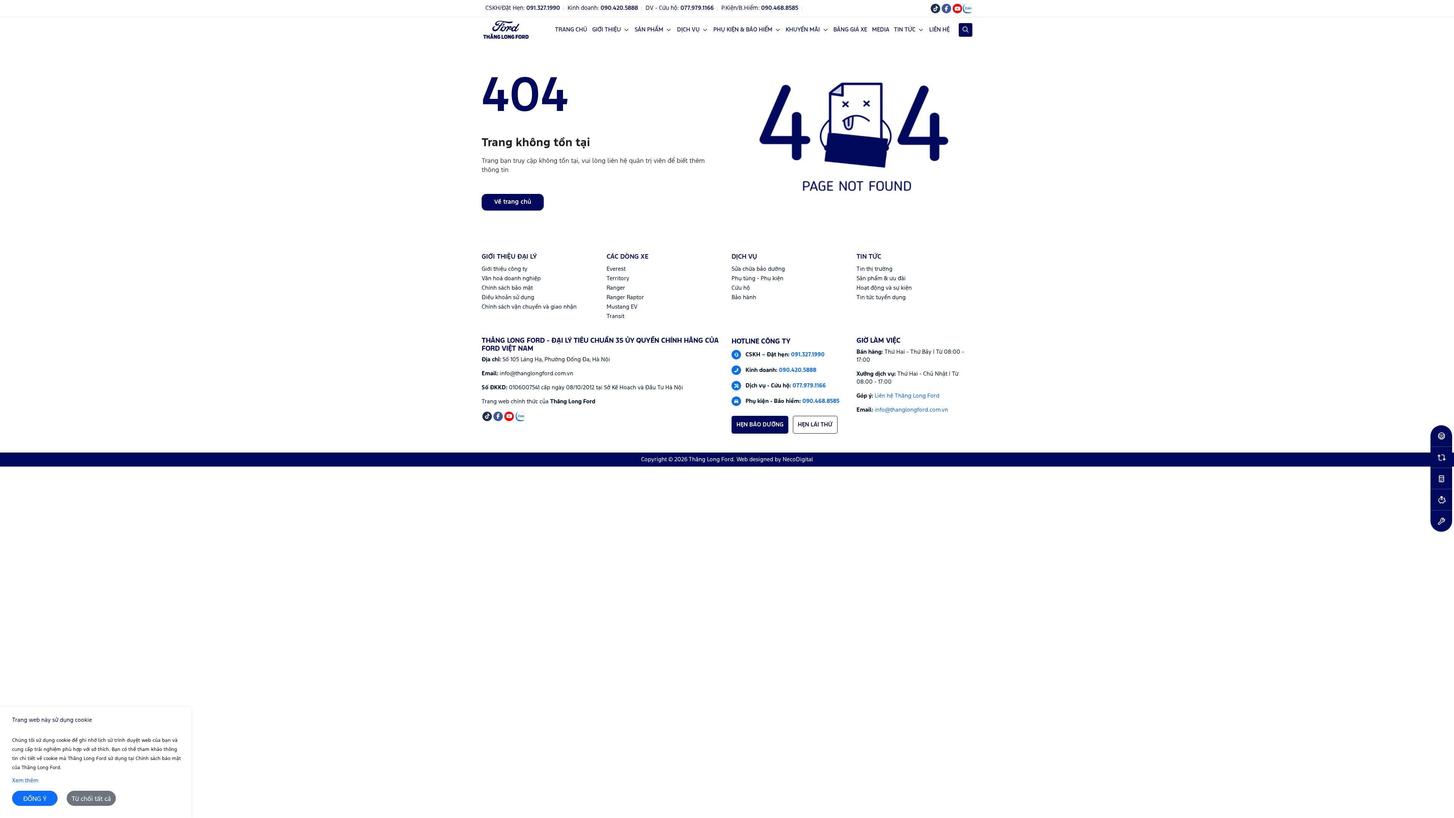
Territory (618, 278)
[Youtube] (957, 8)
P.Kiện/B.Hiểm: (759, 8)
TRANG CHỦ (571, 29)
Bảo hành (744, 297)
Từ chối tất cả (91, 799)
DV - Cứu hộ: (680, 8)
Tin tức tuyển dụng (881, 297)
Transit (615, 316)
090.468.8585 (820, 400)
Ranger (616, 288)
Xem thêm (25, 780)
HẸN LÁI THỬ (815, 424)
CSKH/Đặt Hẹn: (522, 8)
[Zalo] (967, 8)
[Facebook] (946, 8)
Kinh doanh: (603, 8)
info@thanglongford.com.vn (911, 409)
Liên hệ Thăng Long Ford (907, 395)
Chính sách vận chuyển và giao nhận (529, 306)
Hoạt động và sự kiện (884, 288)
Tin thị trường (874, 269)
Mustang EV (622, 306)
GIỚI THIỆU (606, 29)
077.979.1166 (809, 385)
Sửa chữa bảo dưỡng (758, 269)
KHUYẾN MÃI (803, 29)
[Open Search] (965, 30)
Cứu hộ (741, 288)
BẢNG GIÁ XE (850, 29)
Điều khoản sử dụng (508, 297)
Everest (616, 269)
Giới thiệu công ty (504, 269)
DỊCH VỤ (688, 29)
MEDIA (880, 29)
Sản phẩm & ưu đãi (881, 278)
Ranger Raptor (625, 297)
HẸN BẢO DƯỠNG (759, 424)
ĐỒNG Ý (35, 799)
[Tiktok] (935, 8)
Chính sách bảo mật (507, 288)
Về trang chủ (512, 202)
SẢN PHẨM (649, 29)
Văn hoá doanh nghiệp (511, 278)
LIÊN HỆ (939, 29)
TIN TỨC (905, 29)
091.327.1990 (808, 354)
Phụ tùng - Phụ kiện (757, 278)
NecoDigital (798, 459)
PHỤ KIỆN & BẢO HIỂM (742, 29)
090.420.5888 (797, 369)
